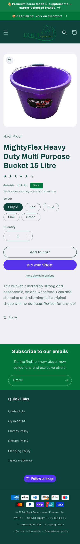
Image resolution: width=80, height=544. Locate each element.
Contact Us (16, 411)
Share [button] (13, 317)
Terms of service (30, 524)
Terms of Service (20, 461)
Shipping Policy (19, 451)
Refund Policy (18, 441)
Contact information (28, 531)
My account (16, 421)
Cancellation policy (57, 531)
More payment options (40, 275)
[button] (5, 32)
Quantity (9, 227)
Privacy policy (57, 518)
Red (33, 207)
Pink (11, 217)
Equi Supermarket (37, 512)
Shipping (24, 191)
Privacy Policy (18, 431)
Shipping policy (54, 524)
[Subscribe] (67, 380)
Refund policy (36, 518)
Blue (50, 207)
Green (31, 217)
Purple (13, 207)
